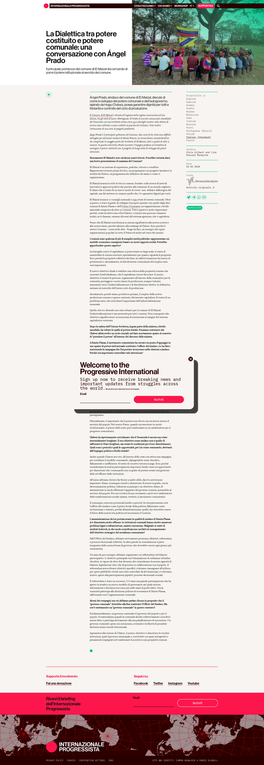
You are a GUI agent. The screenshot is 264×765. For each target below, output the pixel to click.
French (190, 140)
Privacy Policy (54, 760)
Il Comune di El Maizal (101, 115)
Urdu (189, 118)
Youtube (193, 683)
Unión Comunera (131, 206)
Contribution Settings (92, 760)
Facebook (141, 683)
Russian (191, 124)
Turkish (191, 121)
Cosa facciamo (144, 6)
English (191, 98)
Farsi (189, 127)
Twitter (158, 683)
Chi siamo (164, 6)
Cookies (71, 760)
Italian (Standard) (198, 137)
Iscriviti (159, 399)
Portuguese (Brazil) (199, 130)
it (191, 6)
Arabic (190, 108)
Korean (190, 111)
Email (83, 393)
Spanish (191, 102)
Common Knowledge (186, 760)
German (190, 105)
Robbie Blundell (208, 760)
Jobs (110, 760)
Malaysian (192, 114)
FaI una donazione (59, 683)
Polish (190, 134)
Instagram (175, 683)
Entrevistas (194, 207)
